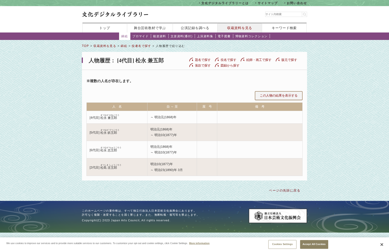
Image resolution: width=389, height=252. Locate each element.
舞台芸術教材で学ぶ (150, 28)
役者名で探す (141, 46)
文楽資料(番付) (181, 36)
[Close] (382, 245)
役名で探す (228, 60)
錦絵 (124, 36)
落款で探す (203, 65)
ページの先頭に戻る (284, 190)
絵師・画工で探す (258, 60)
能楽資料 (159, 36)
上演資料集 (205, 36)
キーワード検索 (284, 28)
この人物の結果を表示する (279, 95)
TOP (85, 46)
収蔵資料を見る (239, 28)
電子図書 (224, 36)
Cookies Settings (282, 244)
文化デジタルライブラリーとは (225, 3)
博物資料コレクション (251, 36)
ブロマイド (140, 36)
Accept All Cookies (314, 244)
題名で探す (203, 60)
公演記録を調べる (195, 28)
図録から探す (230, 65)
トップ (104, 28)
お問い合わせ (297, 3)
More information (199, 243)
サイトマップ (268, 3)
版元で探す (289, 60)
